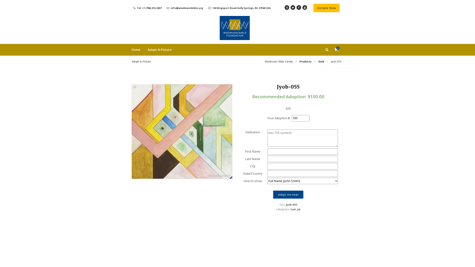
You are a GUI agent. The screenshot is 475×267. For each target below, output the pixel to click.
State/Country (253, 174)
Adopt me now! (288, 194)
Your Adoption (277, 118)
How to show (253, 181)
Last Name (252, 159)
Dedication (252, 132)
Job (299, 209)
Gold (293, 209)
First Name (252, 151)
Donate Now (326, 8)
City (252, 166)
